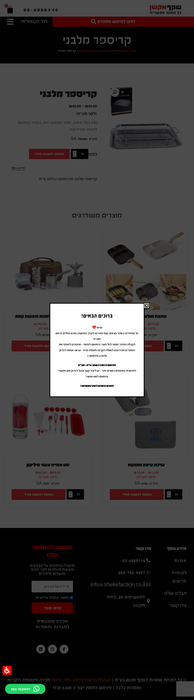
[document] (97, 350)
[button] (7, 670)
